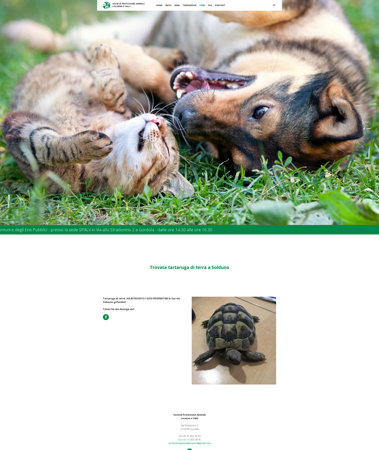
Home (159, 5)
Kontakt (220, 5)
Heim (177, 5)
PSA (210, 5)
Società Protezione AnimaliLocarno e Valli (128, 5)
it (274, 5)
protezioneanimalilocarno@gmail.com (190, 443)
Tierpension (189, 5)
